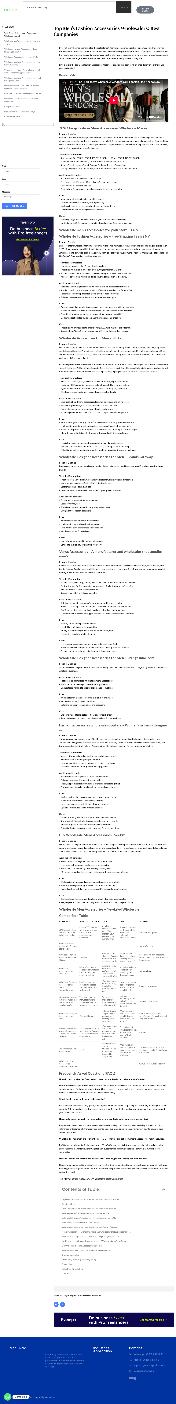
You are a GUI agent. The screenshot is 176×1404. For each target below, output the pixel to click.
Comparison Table (12, 106)
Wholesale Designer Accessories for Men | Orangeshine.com (22, 79)
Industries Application (72, 1268)
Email (4, 179)
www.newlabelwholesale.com (152, 1064)
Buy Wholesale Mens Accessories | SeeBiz (22, 93)
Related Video (68, 1204)
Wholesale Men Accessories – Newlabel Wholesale (21, 100)
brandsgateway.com (148, 986)
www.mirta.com (146, 971)
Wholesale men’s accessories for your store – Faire (23, 42)
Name (4, 166)
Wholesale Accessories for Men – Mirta (21, 57)
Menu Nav (67, 1264)
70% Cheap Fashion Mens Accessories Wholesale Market (20, 34)
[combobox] (69, 7)
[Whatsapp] (62, 1304)
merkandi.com (145, 1032)
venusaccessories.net (149, 1001)
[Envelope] (56, 1304)
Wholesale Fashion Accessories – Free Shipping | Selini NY (20, 50)
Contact (66, 1273)
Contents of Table (12, 116)
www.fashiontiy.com (148, 932)
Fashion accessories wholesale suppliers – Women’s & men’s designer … (22, 87)
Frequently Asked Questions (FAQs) (19, 111)
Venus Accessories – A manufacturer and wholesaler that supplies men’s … (22, 71)
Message (6, 192)
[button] (164, 1189)
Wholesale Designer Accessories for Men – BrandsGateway (22, 63)
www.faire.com (146, 946)
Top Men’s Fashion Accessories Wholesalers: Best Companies (91, 1199)
